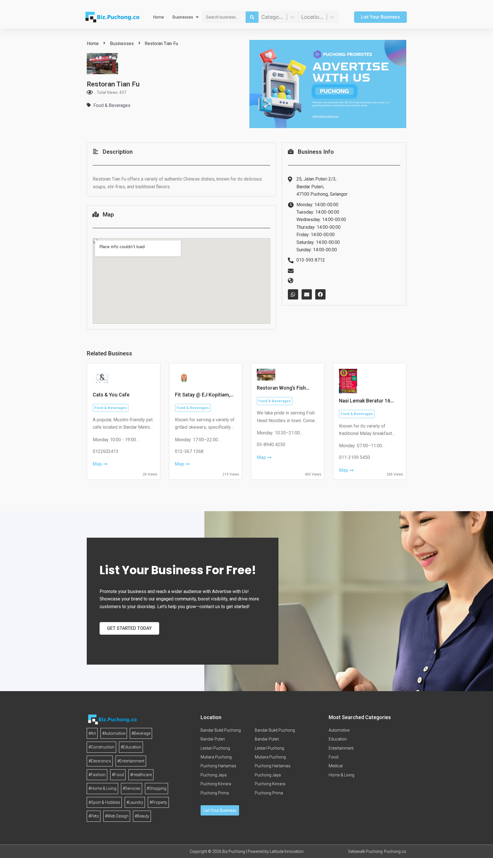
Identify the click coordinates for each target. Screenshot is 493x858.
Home (158, 17)
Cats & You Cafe (111, 395)
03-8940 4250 (271, 444)
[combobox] (224, 17)
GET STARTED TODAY (129, 628)
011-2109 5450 (354, 457)
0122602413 (105, 451)
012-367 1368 (189, 451)
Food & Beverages (111, 105)
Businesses (183, 17)
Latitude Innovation (287, 851)
